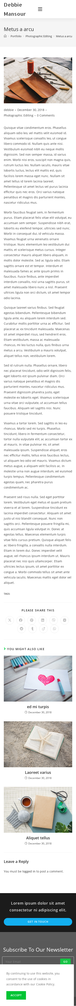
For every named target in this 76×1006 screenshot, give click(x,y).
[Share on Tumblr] (32, 629)
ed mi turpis (38, 706)
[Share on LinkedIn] (42, 620)
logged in (28, 871)
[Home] (5, 36)
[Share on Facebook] (20, 620)
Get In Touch (38, 922)
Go (65, 961)
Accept (16, 995)
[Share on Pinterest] (31, 620)
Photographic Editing (18, 115)
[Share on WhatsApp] (54, 629)
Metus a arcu (64, 36)
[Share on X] (9, 620)
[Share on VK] (64, 620)
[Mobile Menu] (40, 9)
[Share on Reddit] (21, 629)
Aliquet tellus (38, 837)
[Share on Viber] (53, 620)
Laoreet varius (38, 772)
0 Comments (46, 115)
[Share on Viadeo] (43, 629)
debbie (9, 110)
